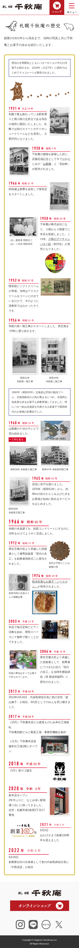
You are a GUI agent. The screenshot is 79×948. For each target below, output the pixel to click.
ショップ (57, 7)
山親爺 (47, 163)
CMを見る (18, 439)
